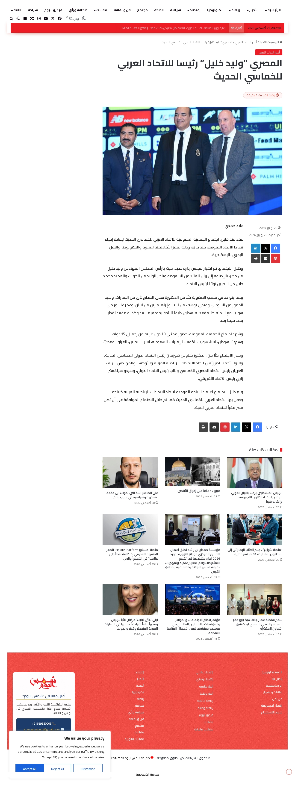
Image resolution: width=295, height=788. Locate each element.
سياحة (33, 10)
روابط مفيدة (274, 685)
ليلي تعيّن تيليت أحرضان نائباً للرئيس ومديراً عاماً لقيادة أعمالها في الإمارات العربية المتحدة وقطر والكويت (131, 624)
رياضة (235, 10)
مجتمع (142, 10)
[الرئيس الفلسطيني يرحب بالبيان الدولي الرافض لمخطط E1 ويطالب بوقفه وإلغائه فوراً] (254, 472)
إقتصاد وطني (204, 679)
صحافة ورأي (78, 10)
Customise (88, 769)
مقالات (101, 10)
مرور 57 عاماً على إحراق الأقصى (198, 491)
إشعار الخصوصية (271, 705)
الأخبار (253, 10)
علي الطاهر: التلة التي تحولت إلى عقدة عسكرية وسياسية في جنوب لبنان (132, 495)
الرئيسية (274, 10)
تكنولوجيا (214, 10)
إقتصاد (195, 10)
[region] (60, 755)
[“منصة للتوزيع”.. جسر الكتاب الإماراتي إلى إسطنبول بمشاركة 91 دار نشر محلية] (254, 529)
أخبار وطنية (206, 693)
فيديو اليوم (53, 10)
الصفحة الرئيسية (272, 672)
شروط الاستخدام (271, 712)
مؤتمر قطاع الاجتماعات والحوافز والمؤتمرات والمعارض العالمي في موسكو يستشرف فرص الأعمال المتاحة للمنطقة (193, 626)
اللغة (17, 10)
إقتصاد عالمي (204, 672)
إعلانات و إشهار (272, 692)
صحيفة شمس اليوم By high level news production (117, 758)
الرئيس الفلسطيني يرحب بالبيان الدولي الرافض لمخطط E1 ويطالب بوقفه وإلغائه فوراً (174, 28)
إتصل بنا (277, 678)
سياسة (175, 10)
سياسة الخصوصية (147, 774)
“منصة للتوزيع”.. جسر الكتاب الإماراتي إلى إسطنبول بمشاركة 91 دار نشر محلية (254, 552)
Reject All (57, 769)
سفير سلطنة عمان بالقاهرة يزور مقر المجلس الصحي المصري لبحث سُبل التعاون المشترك (257, 624)
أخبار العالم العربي (246, 42)
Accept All (29, 769)
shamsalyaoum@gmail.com (42, 729)
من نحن (277, 699)
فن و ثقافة (122, 10)
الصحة (159, 10)
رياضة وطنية (205, 707)
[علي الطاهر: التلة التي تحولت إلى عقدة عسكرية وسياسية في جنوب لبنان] (130, 472)
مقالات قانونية (203, 729)
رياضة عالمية (205, 700)
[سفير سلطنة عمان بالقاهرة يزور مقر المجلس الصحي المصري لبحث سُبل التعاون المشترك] (254, 599)
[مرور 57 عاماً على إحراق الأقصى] (192, 471)
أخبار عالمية (206, 686)
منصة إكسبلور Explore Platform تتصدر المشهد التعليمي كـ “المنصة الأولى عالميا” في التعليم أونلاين (132, 554)
